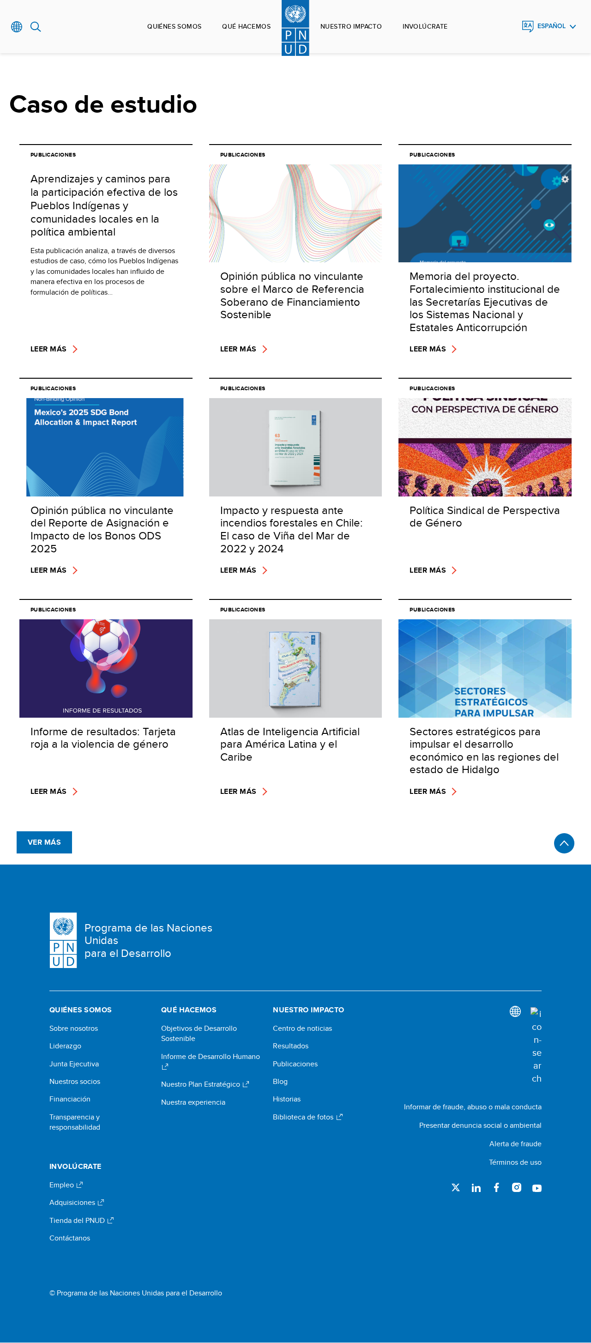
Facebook (496, 1187)
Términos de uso (515, 1162)
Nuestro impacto (351, 26)
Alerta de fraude (515, 1143)
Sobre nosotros (73, 1028)
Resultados (290, 1046)
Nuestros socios (74, 1082)
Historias (287, 1099)
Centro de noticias (302, 1028)
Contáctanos (69, 1238)
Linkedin (476, 1187)
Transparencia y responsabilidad (74, 1122)
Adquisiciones (73, 1203)
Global (17, 27)
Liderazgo (65, 1046)
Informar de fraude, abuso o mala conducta (473, 1106)
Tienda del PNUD (78, 1221)
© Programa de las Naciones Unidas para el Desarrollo (135, 1293)
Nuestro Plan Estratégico (201, 1084)
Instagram (516, 1187)
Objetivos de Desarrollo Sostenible (199, 1033)
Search (36, 27)
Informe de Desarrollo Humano (210, 1057)
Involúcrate (425, 26)
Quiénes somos (174, 26)
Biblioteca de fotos (304, 1117)
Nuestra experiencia (193, 1102)
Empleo (62, 1185)
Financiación (69, 1099)
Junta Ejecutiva (74, 1064)
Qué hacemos (246, 26)
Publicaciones (295, 1064)
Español (551, 26)
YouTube (537, 1187)
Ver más (44, 842)
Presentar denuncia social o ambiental (480, 1125)
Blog (280, 1082)
